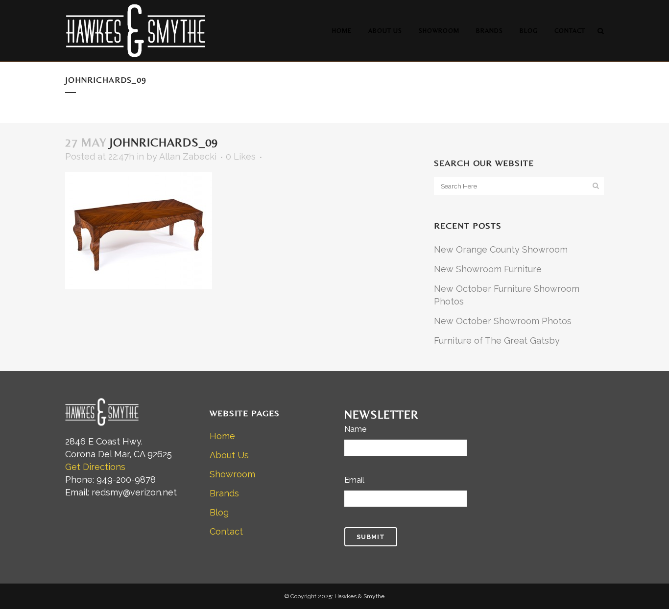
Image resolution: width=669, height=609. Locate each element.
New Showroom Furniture (488, 269)
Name (355, 429)
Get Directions (95, 467)
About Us (229, 455)
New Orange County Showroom (501, 249)
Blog (219, 512)
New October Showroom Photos (503, 321)
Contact (226, 531)
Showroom (232, 474)
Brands (224, 493)
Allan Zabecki (187, 156)
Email (354, 480)
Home (222, 436)
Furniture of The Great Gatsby (497, 340)
